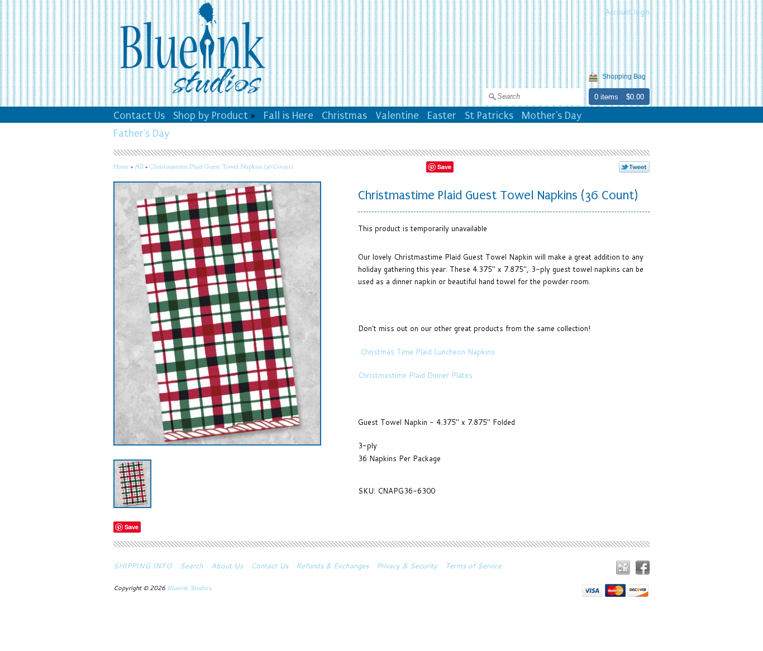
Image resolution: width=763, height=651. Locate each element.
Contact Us (139, 115)
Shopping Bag (624, 76)
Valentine (397, 115)
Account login (627, 12)
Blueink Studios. (190, 587)
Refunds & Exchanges (332, 566)
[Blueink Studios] (192, 95)
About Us (227, 566)
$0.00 (635, 97)
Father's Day (141, 133)
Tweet (634, 167)
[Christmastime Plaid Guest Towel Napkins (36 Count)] (132, 483)
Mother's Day (551, 115)
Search (191, 566)
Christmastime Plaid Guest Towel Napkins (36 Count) (221, 166)
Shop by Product (210, 115)
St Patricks (489, 115)
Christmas (344, 115)
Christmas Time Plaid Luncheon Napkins (426, 352)
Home (121, 166)
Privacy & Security (406, 566)
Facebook (643, 568)
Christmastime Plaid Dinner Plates (415, 375)
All (139, 166)
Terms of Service (473, 566)
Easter (441, 115)
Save (444, 166)
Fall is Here (288, 115)
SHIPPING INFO (142, 566)
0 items (606, 97)
